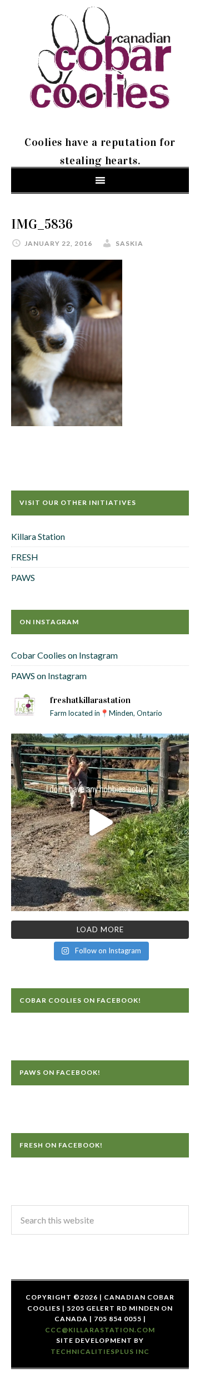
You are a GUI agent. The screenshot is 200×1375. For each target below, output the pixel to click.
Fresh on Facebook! (61, 1145)
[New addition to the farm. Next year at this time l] (100, 822)
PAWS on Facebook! (60, 1072)
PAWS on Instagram (49, 675)
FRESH (24, 557)
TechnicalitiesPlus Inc (100, 1351)
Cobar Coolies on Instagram (64, 655)
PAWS (23, 577)
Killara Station (38, 536)
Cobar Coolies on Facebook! (80, 1000)
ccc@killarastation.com (100, 1330)
